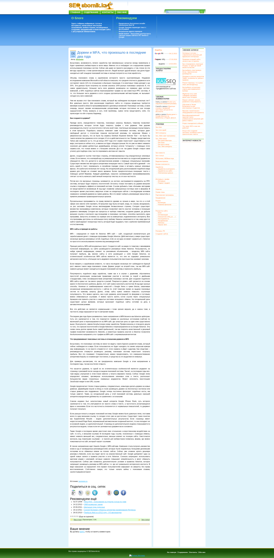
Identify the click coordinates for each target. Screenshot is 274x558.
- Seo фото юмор (163, 144)
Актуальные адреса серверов (130, 31)
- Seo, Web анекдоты (164, 146)
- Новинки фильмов (164, 204)
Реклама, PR (160, 231)
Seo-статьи (145, 519)
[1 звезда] (71, 516)
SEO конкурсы (161, 133)
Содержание (91, 12)
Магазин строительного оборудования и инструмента (193, 111)
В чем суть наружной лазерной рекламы (166, 102)
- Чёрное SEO (162, 225)
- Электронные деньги (165, 173)
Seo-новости (160, 153)
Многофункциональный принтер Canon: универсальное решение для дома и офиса (192, 117)
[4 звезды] (76, 516)
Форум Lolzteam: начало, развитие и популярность (191, 100)
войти (82, 532)
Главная (75, 12)
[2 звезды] (72, 516)
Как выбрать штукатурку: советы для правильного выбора (191, 89)
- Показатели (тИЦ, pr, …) (166, 217)
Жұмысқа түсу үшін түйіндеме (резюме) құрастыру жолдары (189, 95)
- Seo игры (161, 142)
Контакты (107, 12)
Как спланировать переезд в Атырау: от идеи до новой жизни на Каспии (192, 65)
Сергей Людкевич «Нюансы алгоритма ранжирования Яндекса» (110, 510)
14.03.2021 (173, 64)
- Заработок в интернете (166, 169)
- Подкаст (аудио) (163, 183)
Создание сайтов (162, 234)
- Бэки (159, 213)
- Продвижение (162, 221)
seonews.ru (82, 481)
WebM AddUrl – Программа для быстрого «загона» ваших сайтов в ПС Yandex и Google (135, 35)
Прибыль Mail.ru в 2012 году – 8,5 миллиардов (102, 513)
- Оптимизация (162, 215)
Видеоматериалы (162, 161)
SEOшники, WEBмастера (165, 158)
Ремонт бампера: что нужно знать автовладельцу (192, 83)
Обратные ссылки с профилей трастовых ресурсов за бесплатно (165, 108)
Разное (158, 201)
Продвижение (160, 198)
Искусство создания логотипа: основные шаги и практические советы (192, 132)
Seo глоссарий (161, 130)
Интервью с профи (162, 179)
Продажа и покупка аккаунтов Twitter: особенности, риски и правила (193, 78)
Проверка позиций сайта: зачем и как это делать (191, 60)
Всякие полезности (162, 164)
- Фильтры (160, 223)
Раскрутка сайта (162, 211)
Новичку (159, 189)
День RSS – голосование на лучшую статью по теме (105, 502)
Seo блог (159, 127)
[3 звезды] (74, 516)
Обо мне (122, 12)
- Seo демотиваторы (164, 140)
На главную (171, 552)
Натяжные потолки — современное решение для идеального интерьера (192, 54)
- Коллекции (161, 202)
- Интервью (161, 181)
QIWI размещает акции (93, 504)
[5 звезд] (78, 516)
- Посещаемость (163, 219)
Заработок (159, 167)
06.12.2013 (173, 53)
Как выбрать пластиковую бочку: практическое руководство (191, 72)
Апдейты (158, 50)
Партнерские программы (165, 195)
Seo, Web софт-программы (165, 136)
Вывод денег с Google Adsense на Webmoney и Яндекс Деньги (166, 116)
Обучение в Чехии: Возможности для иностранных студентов (191, 106)
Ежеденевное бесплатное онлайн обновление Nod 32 (132, 24)
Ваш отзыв (77, 519)
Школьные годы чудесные (94, 507)
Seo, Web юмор (161, 138)
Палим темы (160, 192)
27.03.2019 (173, 59)
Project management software (192, 123)
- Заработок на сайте (164, 171)
